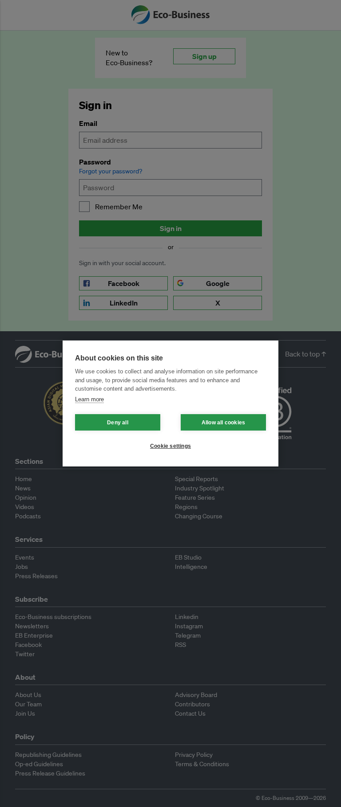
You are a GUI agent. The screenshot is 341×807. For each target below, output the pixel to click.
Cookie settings (170, 446)
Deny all (117, 422)
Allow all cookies (223, 422)
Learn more (89, 399)
